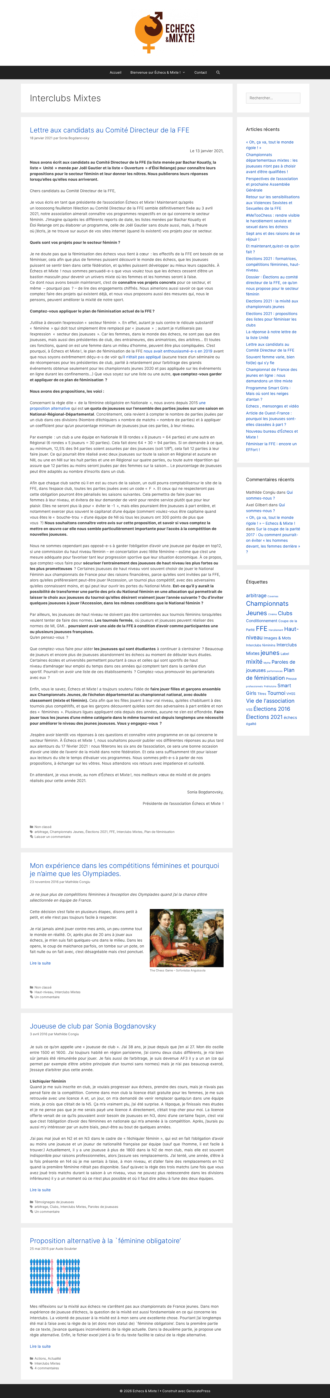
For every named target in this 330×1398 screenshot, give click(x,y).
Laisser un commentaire (52, 837)
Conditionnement (261, 620)
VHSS (290, 694)
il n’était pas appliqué (142, 357)
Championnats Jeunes (67, 832)
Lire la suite (40, 963)
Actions (40, 1358)
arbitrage (41, 832)
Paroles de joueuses (103, 1207)
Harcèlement (276, 630)
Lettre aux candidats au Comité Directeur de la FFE (109, 130)
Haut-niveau (44, 992)
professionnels (254, 686)
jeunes (270, 652)
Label (285, 654)
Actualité (54, 1358)
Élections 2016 (271, 709)
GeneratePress (198, 1391)
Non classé (43, 827)
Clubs (54, 1207)
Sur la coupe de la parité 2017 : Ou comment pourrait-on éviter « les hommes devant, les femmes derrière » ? (273, 540)
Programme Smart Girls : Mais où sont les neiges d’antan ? (268, 394)
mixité (254, 661)
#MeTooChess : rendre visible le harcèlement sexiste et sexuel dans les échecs (273, 221)
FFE (112, 832)
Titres (261, 694)
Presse (291, 679)
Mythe (267, 662)
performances (275, 671)
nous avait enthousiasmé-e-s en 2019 (177, 351)
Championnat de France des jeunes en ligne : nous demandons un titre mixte (271, 375)
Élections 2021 (97, 832)
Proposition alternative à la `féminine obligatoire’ (105, 1241)
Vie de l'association (270, 701)
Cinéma (272, 614)
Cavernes (273, 596)
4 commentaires (47, 1368)
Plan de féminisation (159, 832)
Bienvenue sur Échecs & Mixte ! (155, 72)
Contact (200, 72)
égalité (251, 724)
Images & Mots (277, 638)
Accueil (115, 72)
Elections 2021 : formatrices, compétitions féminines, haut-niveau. (273, 264)
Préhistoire (270, 686)
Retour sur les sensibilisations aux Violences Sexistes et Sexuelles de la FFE (273, 203)
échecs (290, 717)
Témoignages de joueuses (54, 1202)
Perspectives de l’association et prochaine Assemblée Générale (272, 184)
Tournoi (276, 693)
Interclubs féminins (260, 645)
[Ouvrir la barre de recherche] (217, 72)
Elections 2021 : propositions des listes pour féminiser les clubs (271, 319)
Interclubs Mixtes (130, 832)
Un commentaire (47, 997)
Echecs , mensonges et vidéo (272, 406)
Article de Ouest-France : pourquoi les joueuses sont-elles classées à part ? (271, 419)
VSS (249, 710)
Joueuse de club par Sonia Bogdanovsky (93, 1026)
